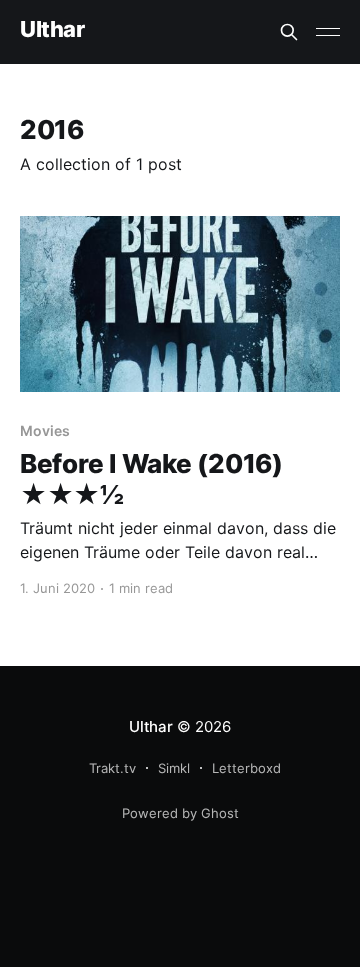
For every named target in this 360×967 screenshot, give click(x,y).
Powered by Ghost (180, 813)
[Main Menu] (328, 32)
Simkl (174, 768)
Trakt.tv (112, 768)
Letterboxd (246, 768)
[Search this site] (289, 32)
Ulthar (52, 29)
